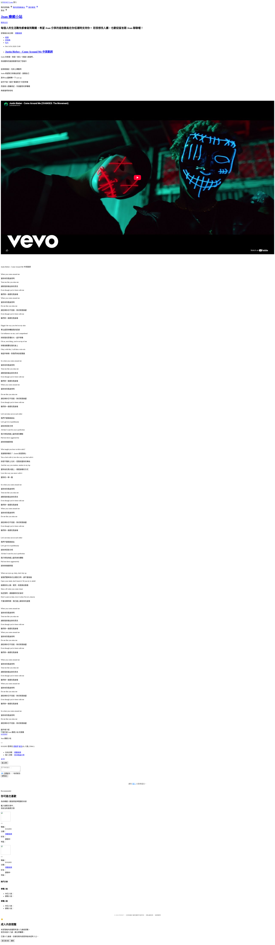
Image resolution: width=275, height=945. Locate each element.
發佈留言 (4, 776)
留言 (20, 746)
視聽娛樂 (18, 33)
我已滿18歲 (5, 941)
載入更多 (4, 763)
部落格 (7, 40)
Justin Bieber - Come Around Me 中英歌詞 (29, 51)
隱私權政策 (149, 915)
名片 (7, 43)
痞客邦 (15, 746)
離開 (12, 941)
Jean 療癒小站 (11, 17)
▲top (3, 759)
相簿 (7, 37)
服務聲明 (158, 915)
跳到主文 (4, 22)
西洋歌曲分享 (19, 755)
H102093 (4, 734)
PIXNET (121, 915)
